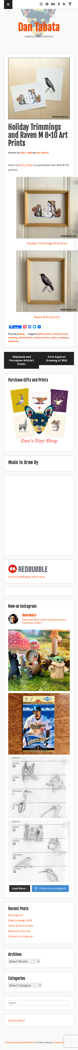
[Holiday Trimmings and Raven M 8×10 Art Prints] (39, 88)
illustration (25, 337)
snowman (63, 337)
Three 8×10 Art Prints (20, 925)
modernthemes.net (63, 1042)
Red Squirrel (15, 915)
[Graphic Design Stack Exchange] (70, 2)
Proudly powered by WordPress (20, 1042)
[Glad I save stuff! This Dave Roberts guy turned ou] (39, 724)
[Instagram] (41, 2)
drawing (13, 337)
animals (57, 333)
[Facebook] (59, 2)
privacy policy (16, 1020)
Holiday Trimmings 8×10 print (47, 243)
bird (65, 333)
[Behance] (53, 2)
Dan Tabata (39, 27)
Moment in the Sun (19, 931)
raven (54, 337)
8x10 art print (44, 333)
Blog (22, 333)
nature (37, 337)
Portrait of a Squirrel (20, 936)
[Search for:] (38, 1003)
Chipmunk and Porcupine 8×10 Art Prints (21, 360)
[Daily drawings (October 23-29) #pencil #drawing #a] (39, 851)
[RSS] (64, 2)
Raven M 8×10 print (47, 317)
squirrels (13, 341)
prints (45, 337)
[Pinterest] (47, 2)
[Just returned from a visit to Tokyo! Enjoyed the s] (39, 660)
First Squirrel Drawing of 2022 (56, 358)
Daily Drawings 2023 (20, 920)
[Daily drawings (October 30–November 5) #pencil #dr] (39, 787)
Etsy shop (26, 165)
